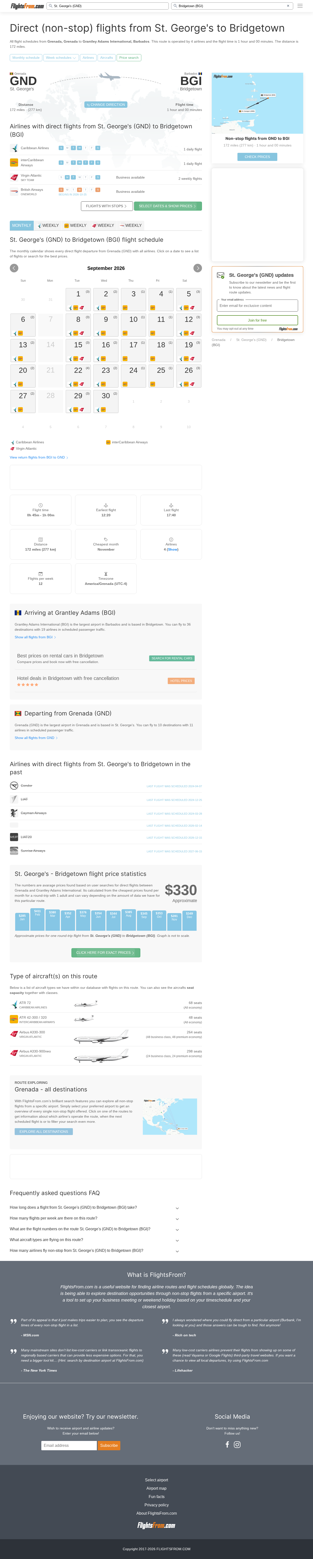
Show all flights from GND (35, 738)
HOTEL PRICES (181, 681)
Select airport (156, 1480)
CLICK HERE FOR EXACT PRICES (103, 953)
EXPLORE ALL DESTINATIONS (44, 1132)
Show (172, 549)
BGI (191, 81)
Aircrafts (106, 58)
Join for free (257, 320)
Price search (129, 58)
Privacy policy (157, 1505)
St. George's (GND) (251, 340)
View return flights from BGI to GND (38, 457)
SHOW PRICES (165, 206)
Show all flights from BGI (34, 637)
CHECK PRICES (257, 157)
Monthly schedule (26, 58)
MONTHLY (21, 225)
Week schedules (59, 58)
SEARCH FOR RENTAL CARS (172, 658)
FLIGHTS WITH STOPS (104, 206)
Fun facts (157, 1497)
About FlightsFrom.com (156, 1513)
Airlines (88, 58)
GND (23, 81)
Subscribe (109, 1445)
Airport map (156, 1488)
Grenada (218, 340)
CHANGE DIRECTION (107, 105)
